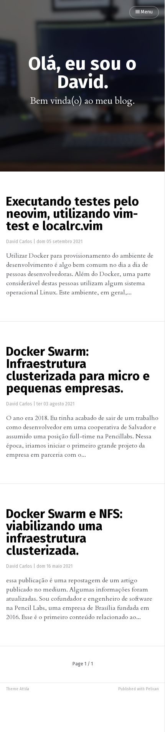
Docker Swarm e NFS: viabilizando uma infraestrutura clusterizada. (64, 532)
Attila (24, 689)
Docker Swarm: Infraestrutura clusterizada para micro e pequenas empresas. (78, 370)
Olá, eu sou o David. (82, 73)
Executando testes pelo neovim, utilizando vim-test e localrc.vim (72, 214)
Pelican (152, 689)
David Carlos (19, 242)
